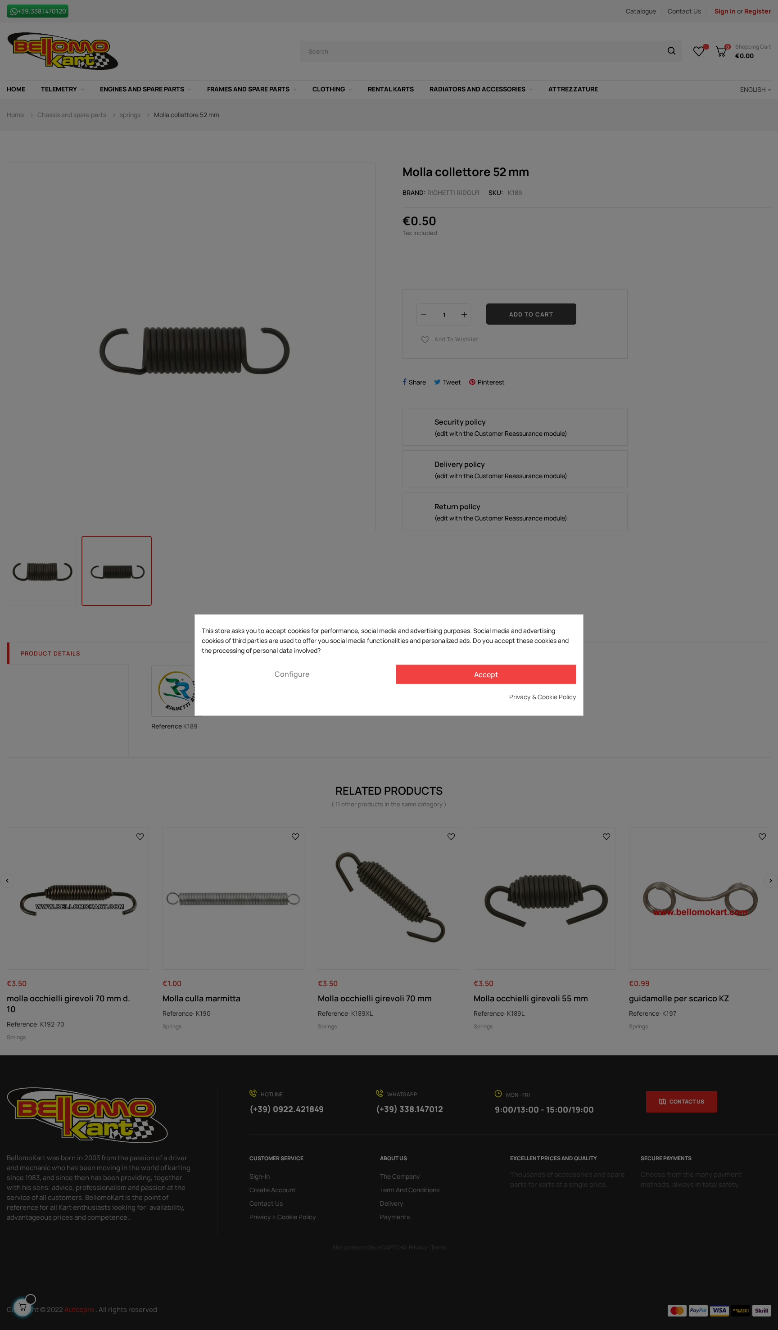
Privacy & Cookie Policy (542, 696)
